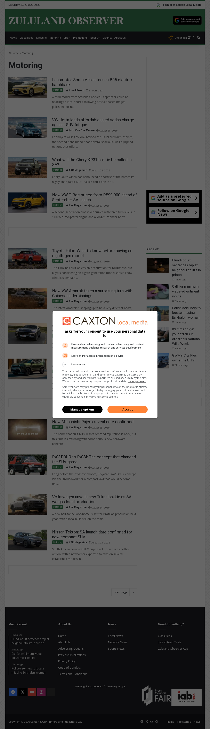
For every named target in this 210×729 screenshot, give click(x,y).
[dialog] (105, 364)
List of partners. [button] (137, 381)
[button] (105, 364)
